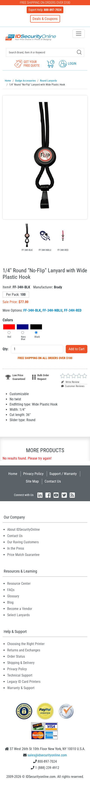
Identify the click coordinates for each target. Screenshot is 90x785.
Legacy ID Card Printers (23, 682)
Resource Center (19, 583)
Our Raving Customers (23, 542)
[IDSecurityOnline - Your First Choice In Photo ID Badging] (30, 37)
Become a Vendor (19, 609)
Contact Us (53, 481)
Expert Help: (45, 9)
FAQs (10, 590)
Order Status (16, 656)
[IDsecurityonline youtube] (56, 495)
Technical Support (19, 675)
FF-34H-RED (72, 310)
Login (71, 64)
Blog (10, 602)
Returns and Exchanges (23, 650)
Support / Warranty (63, 473)
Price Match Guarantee (23, 555)
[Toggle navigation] (79, 33)
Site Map (32, 481)
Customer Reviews (74, 386)
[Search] (79, 52)
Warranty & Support (21, 688)
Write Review (72, 382)
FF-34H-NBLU (52, 310)
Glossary (13, 596)
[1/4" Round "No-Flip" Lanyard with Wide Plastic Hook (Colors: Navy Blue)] (45, 235)
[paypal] (24, 711)
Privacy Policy (33, 473)
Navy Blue (23, 338)
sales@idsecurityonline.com (47, 755)
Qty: (5, 349)
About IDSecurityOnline (23, 529)
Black (37, 336)
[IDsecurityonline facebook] (48, 495)
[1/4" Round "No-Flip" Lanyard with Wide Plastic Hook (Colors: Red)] (63, 235)
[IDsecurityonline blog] (72, 495)
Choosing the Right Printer (26, 644)
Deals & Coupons (45, 18)
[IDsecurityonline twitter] (64, 495)
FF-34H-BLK (32, 310)
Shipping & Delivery (21, 663)
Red (9, 336)
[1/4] (45, 157)
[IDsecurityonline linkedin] (40, 495)
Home (12, 473)
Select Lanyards (18, 615)
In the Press (15, 548)
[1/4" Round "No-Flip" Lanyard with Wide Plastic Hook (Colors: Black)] (27, 235)
